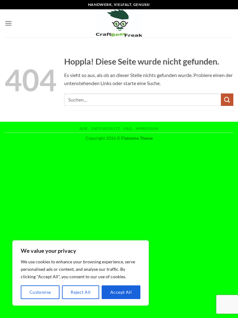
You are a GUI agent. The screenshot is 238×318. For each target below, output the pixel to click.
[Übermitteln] (227, 99)
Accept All (121, 292)
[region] (80, 273)
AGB (83, 128)
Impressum (147, 128)
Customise (40, 292)
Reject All (80, 292)
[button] (8, 23)
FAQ (128, 128)
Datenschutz (105, 128)
